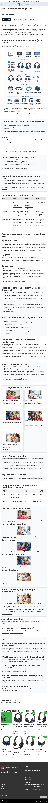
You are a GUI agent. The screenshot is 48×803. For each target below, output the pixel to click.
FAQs (26, 149)
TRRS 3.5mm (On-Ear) (29, 187)
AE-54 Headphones (17, 207)
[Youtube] (40, 801)
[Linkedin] (44, 801)
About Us (23, 1)
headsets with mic (28, 216)
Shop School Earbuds (39, 551)
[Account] (44, 4)
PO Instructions (19, 633)
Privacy (2, 786)
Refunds (2, 788)
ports (23, 151)
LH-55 (26, 214)
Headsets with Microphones (33, 113)
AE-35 (26, 212)
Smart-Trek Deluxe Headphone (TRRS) (26, 260)
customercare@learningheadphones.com (34, 784)
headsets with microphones (20, 350)
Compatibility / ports (7, 140)
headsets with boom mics (20, 323)
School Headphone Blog (30, 773)
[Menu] (1, 4)
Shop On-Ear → (28, 407)
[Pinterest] (46, 801)
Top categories (6, 146)
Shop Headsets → (6, 449)
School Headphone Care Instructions (33, 770)
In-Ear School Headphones (32, 424)
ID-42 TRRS (39, 304)
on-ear (34, 347)
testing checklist (32, 151)
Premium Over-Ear (40, 204)
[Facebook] (36, 801)
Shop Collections (13, 702)
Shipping (3, 784)
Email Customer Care (18, 19)
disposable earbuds (14, 347)
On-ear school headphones (8, 536)
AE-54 (37, 211)
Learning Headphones (7, 801)
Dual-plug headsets (30, 250)
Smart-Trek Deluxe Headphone (29, 276)
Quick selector (12, 168)
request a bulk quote (40, 307)
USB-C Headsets (11, 187)
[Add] (22, 721)
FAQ (20, 1)
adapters (5, 249)
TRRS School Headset (18, 225)
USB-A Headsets (19, 187)
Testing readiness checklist (31, 143)
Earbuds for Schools (7, 421)
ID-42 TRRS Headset (27, 273)
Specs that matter (6, 149)
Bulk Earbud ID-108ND (18, 211)
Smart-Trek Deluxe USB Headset (27, 244)
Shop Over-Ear (15, 466)
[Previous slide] (2, 717)
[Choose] (10, 721)
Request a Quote (6, 19)
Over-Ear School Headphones (10, 400)
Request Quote (28, 779)
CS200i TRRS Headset (37, 273)
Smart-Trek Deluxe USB (19, 611)
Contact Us (36, 1)
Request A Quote (29, 1)
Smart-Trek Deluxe (40, 201)
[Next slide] (10, 717)
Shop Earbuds (38, 468)
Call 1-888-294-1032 (29, 19)
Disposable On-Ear (17, 215)
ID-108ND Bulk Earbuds (23, 268)
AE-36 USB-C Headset (23, 247)
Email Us (20, 702)
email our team (40, 378)
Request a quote (31, 378)
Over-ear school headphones (10, 520)
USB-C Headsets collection (35, 247)
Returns (2, 790)
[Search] (4, 4)
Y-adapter (40, 250)
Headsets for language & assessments (34, 146)
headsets (35, 270)
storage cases (25, 270)
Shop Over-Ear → (6, 407)
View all (45, 711)
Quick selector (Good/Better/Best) (33, 140)
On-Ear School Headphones (32, 400)
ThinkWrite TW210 (17, 306)
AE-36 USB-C (38, 611)
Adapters (4, 189)
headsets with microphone (20, 349)
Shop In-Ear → (28, 429)
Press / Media (4, 795)
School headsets (5, 582)
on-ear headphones (28, 344)
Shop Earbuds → (6, 426)
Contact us (27, 777)
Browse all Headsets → (7, 614)
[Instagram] (38, 801)
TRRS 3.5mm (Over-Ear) (40, 187)
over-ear (38, 347)
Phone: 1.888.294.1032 (13, 1)
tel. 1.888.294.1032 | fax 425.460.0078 (33, 786)
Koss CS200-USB (39, 244)
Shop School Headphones (6, 623)
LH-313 (26, 211)
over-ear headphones (25, 353)
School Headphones (21, 113)
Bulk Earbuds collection (35, 268)
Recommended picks (7, 143)
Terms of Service (4, 793)
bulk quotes (12, 330)
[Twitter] (42, 801)
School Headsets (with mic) (9, 443)
